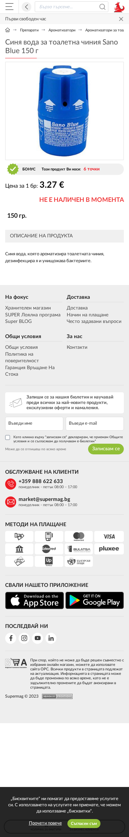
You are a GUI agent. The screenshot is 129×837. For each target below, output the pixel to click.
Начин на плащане (87, 315)
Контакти (77, 347)
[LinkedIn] (50, 638)
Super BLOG (18, 321)
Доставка (78, 297)
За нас (74, 336)
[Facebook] (10, 638)
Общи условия (23, 336)
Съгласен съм (84, 823)
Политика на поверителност (22, 358)
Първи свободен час (25, 19)
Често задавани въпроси (94, 321)
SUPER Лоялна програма (33, 315)
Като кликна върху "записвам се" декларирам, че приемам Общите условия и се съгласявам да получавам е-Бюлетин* (68, 439)
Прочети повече (45, 823)
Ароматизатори (62, 30)
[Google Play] (94, 600)
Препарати (29, 30)
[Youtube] (37, 638)
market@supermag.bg (44, 499)
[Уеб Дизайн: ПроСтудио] (56, 696)
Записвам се (106, 448)
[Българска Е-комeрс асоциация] (16, 672)
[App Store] (34, 600)
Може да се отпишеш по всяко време (35, 449)
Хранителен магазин (28, 308)
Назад (26, 7)
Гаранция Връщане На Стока (30, 371)
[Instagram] (24, 638)
